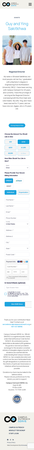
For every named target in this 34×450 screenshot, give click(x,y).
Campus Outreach (16, 427)
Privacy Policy (11, 442)
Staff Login (14, 433)
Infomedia (24, 445)
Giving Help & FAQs (17, 125)
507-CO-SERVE (16, 327)
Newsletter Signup (17, 430)
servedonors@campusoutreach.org (16, 324)
